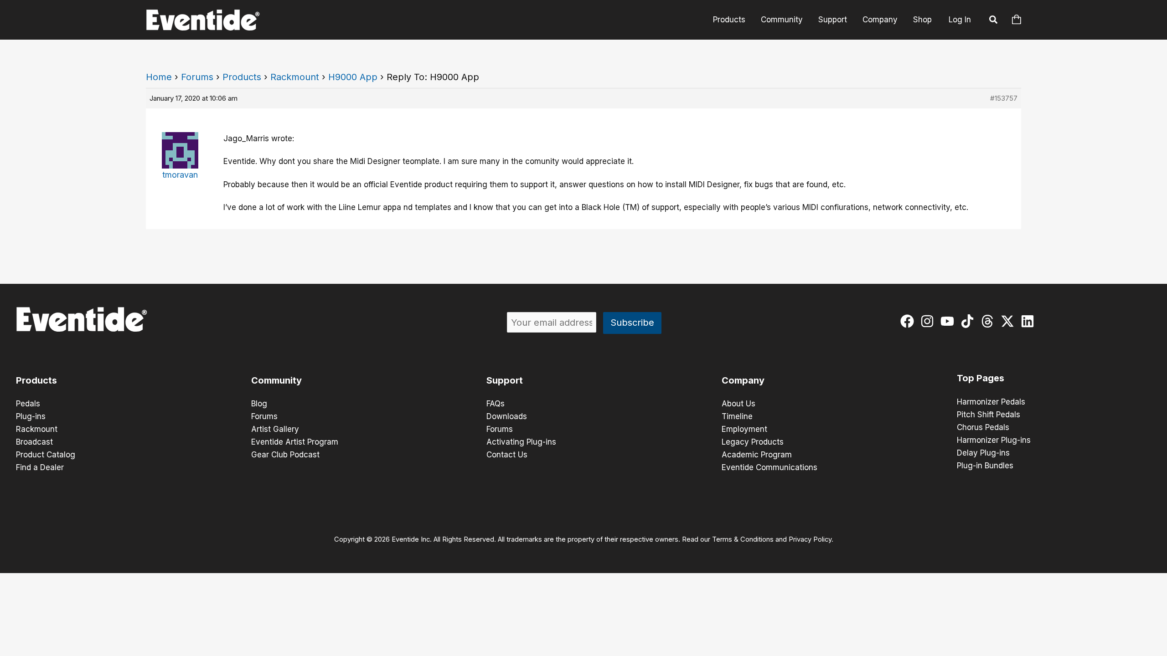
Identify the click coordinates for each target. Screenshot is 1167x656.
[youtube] (949, 321)
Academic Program (757, 454)
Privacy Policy (810, 539)
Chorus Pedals (983, 427)
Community (782, 19)
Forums (197, 77)
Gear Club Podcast (285, 454)
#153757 (1003, 98)
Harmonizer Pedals (991, 401)
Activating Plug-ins (521, 441)
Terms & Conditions (743, 539)
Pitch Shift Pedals (988, 414)
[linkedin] (1029, 321)
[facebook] (909, 321)
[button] (993, 20)
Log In (960, 19)
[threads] (989, 321)
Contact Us (506, 454)
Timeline (737, 416)
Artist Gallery (275, 429)
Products (729, 19)
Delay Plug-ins (983, 452)
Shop (922, 19)
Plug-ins (31, 416)
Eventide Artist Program (294, 441)
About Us (738, 403)
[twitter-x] (1009, 321)
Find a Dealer (40, 467)
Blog (259, 403)
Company (880, 19)
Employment (744, 429)
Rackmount (294, 77)
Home (159, 77)
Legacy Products (753, 441)
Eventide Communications (769, 467)
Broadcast (34, 441)
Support (832, 19)
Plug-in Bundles (985, 465)
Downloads (506, 416)
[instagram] (929, 321)
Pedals (28, 403)
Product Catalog (45, 454)
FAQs (495, 403)
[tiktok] (969, 321)
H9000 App (352, 77)
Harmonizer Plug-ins (994, 440)
